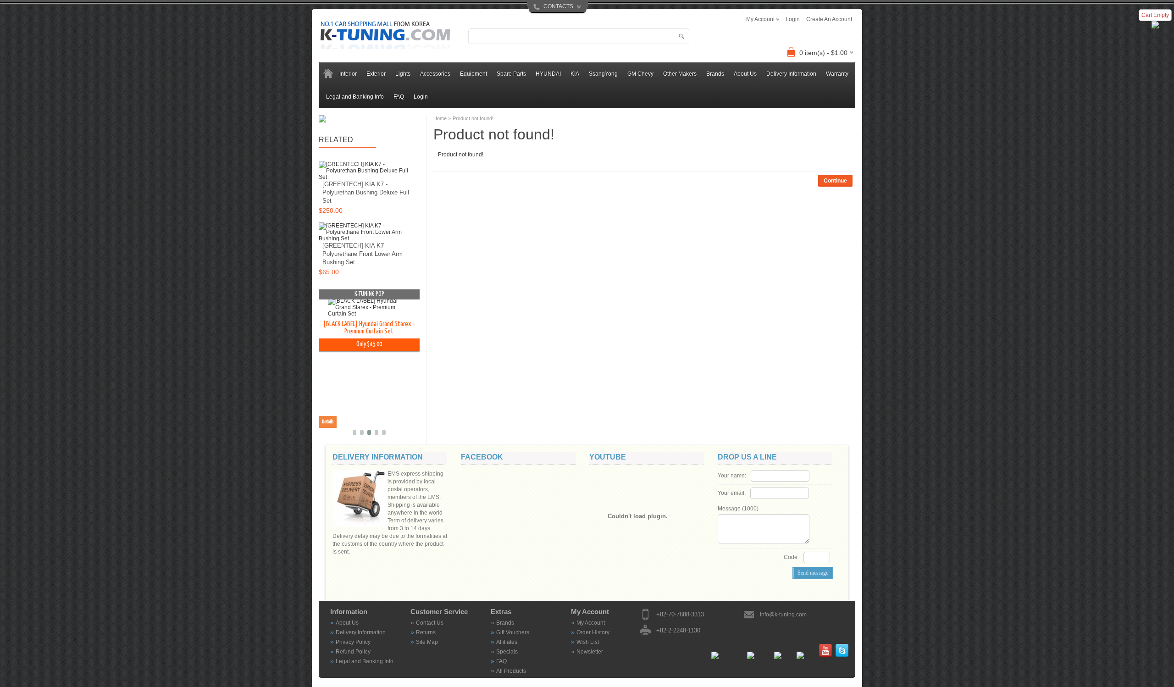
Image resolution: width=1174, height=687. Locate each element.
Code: (791, 557)
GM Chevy (640, 74)
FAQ (398, 97)
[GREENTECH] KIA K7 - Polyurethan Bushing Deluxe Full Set (365, 192)
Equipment (473, 74)
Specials (507, 651)
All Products (511, 671)
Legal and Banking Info (355, 97)
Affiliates (506, 642)
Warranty (837, 74)
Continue (835, 180)
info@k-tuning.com (783, 614)
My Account (590, 623)
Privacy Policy (353, 642)
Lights (402, 74)
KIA (574, 74)
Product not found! (473, 118)
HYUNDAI (548, 74)
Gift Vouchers (512, 632)
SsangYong (603, 74)
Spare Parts (511, 74)
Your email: (732, 493)
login (793, 19)
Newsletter (589, 651)
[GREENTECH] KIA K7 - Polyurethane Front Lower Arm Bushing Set (362, 254)
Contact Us (429, 623)
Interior (348, 74)
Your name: (732, 475)
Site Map (427, 642)
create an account (829, 19)
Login (421, 97)
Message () (738, 508)
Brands (505, 623)
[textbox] (578, 36)
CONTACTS (558, 6)
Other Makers (680, 74)
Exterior (376, 74)
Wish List (587, 642)
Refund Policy (353, 651)
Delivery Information (791, 74)
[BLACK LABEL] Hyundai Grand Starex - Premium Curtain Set (327, 328)
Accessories (435, 74)
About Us (745, 74)
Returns (426, 632)
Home (440, 118)
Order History (592, 632)
